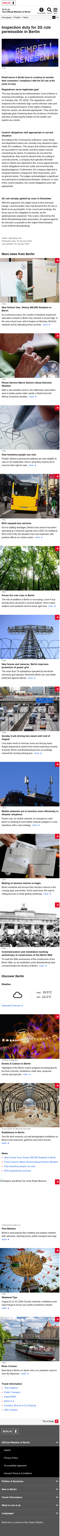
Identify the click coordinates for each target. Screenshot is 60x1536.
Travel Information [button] (12, 1497)
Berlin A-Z (9, 1401)
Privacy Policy (11, 1458)
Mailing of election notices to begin (21, 883)
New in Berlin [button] (9, 1489)
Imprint (7, 1450)
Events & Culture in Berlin (16, 1063)
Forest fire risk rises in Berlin (18, 595)
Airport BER (10, 1397)
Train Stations (11, 1388)
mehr (25, 1074)
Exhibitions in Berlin (13, 1132)
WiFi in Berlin (11, 1410)
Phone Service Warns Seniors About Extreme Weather (31, 1162)
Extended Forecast (11, 1005)
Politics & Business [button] (12, 1481)
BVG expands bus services (16, 523)
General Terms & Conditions (18, 1473)
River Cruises (9, 1366)
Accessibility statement (15, 1465)
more (45, 325)
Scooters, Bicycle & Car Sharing (20, 1405)
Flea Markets (9, 1228)
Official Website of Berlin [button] (16, 1442)
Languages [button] (8, 1513)
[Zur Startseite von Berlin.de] (10, 1433)
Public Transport (12, 1392)
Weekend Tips (9, 1297)
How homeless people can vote (19, 454)
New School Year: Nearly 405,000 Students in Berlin (30, 1157)
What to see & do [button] (11, 1505)
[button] (55, 17)
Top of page (48, 1421)
